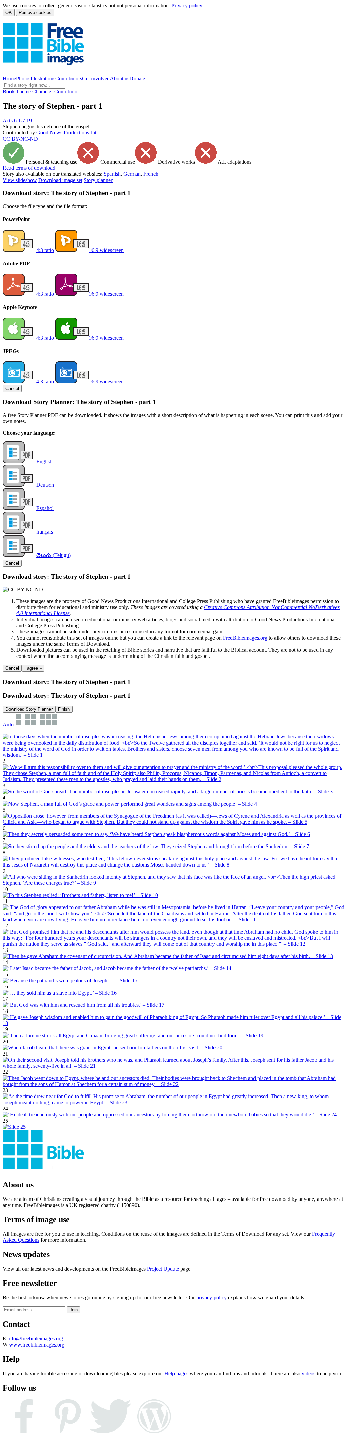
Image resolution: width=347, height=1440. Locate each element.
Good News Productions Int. (67, 132)
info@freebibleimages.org (35, 1338)
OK (8, 12)
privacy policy (211, 1297)
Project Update (163, 1269)
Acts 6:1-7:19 (17, 120)
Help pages (176, 1373)
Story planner (98, 180)
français (44, 532)
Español (45, 508)
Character (42, 92)
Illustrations (42, 78)
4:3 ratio (45, 250)
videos (308, 1373)
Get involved (96, 78)
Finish (64, 709)
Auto (8, 724)
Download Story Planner (29, 709)
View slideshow (20, 180)
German (132, 174)
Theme (23, 92)
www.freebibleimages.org (36, 1345)
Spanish (112, 174)
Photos (23, 78)
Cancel (12, 388)
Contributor (66, 92)
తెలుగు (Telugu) (53, 555)
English (44, 461)
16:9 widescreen (106, 250)
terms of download (29, 168)
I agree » (33, 668)
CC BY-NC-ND (20, 139)
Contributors (68, 78)
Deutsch (45, 485)
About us (119, 78)
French (150, 174)
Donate (137, 78)
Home (9, 78)
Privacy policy (186, 5)
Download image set (60, 180)
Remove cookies (35, 12)
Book (9, 92)
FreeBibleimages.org (245, 638)
